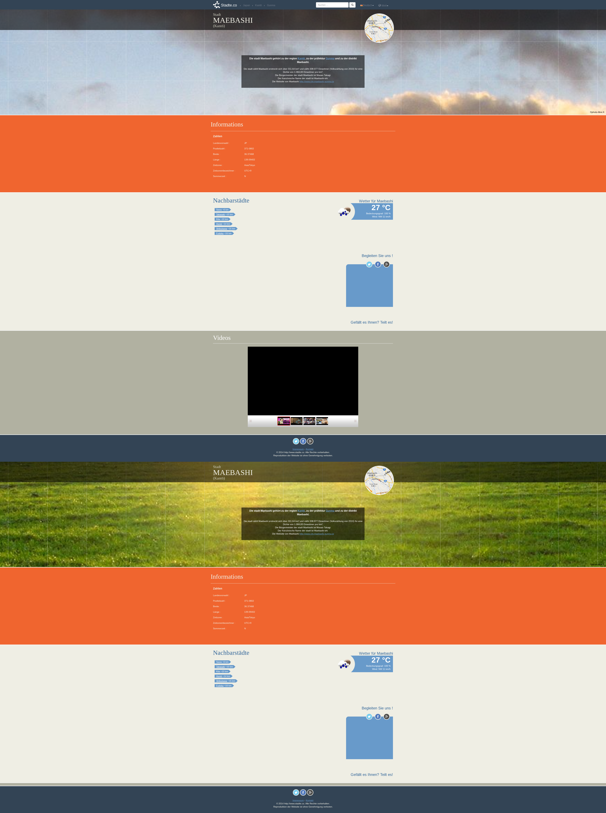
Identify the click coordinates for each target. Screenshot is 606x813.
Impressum (298, 449)
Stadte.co (229, 5)
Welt (384, 5)
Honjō (219, 224)
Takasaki (220, 214)
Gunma (330, 58)
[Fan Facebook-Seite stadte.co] (378, 264)
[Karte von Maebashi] (380, 28)
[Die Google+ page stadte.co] (386, 264)
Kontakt (309, 449)
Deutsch (367, 5)
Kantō (301, 58)
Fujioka (219, 233)
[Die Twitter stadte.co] (369, 264)
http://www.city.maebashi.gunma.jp (317, 81)
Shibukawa (221, 228)
